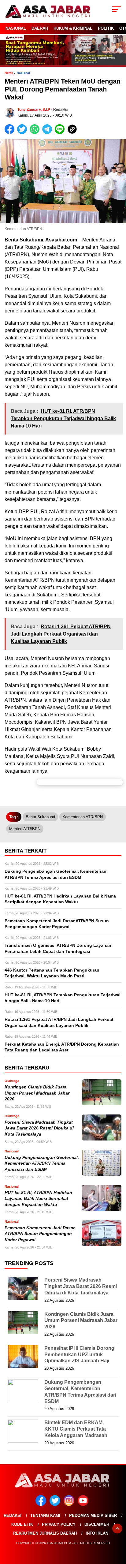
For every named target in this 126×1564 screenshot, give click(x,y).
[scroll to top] (117, 1528)
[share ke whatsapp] (36, 132)
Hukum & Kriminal (73, 28)
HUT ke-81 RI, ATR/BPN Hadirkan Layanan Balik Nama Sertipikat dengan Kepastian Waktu (38, 1198)
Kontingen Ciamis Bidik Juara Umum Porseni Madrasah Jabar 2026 (37, 1093)
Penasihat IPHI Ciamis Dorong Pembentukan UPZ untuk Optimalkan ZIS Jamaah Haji (79, 1355)
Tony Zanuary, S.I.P (33, 109)
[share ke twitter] (23, 132)
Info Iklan (97, 1533)
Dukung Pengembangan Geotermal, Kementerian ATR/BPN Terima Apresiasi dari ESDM (42, 1163)
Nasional (16, 28)
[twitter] (56, 1504)
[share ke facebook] (11, 132)
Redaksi (12, 1515)
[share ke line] (61, 132)
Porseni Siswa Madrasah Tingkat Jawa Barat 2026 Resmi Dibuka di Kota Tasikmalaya (39, 1128)
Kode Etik (22, 1524)
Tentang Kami (45, 1515)
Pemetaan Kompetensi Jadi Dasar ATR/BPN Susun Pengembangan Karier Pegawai (40, 1234)
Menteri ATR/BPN (24, 829)
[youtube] (84, 1504)
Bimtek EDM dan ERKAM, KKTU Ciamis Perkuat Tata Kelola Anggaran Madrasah (75, 1429)
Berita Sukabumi (40, 817)
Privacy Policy (59, 1524)
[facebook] (41, 1504)
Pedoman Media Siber (93, 1515)
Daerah (39, 28)
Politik (106, 28)
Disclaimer (96, 1524)
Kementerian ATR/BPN (82, 817)
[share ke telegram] (48, 132)
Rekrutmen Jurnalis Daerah (45, 1533)
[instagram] (70, 1504)
